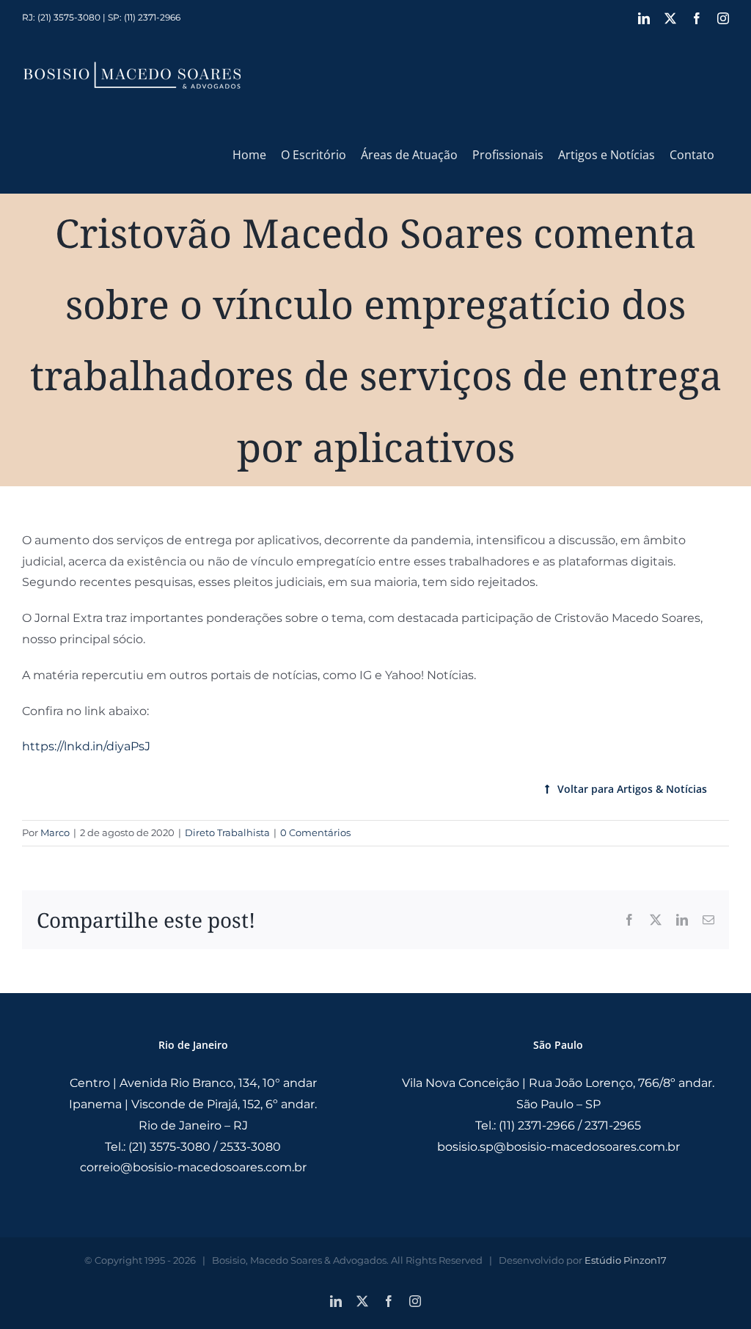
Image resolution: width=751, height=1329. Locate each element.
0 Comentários (315, 832)
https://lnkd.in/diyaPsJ (86, 746)
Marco (55, 832)
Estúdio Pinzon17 (626, 1260)
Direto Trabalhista (227, 832)
